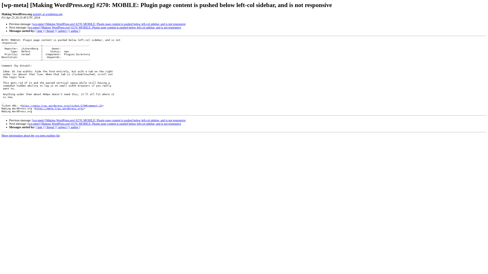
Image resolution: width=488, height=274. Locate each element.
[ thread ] (50, 31)
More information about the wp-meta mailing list (31, 135)
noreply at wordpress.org (48, 14)
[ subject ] (62, 31)
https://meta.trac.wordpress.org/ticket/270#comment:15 (61, 105)
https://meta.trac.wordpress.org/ (59, 108)
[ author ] (74, 31)
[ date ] (40, 31)
